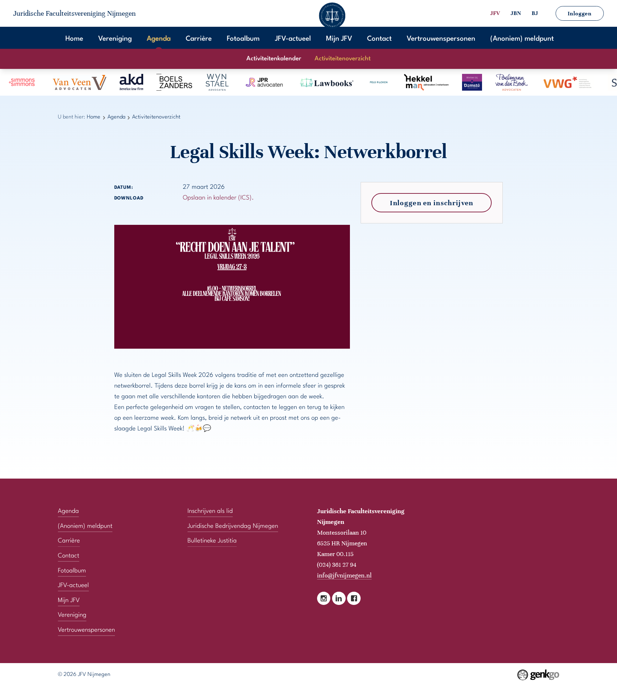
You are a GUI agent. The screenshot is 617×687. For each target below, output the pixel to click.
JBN (516, 13)
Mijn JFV (339, 38)
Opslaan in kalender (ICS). (218, 198)
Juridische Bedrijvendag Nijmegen (232, 526)
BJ (535, 13)
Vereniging (115, 38)
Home (74, 38)
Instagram (323, 598)
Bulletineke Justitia (212, 541)
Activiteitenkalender (273, 59)
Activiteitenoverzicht (343, 59)
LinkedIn (338, 598)
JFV (495, 13)
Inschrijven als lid (210, 511)
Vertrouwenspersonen (441, 38)
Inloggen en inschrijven (431, 202)
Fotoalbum (243, 38)
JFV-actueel (293, 38)
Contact (379, 38)
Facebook (353, 598)
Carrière (199, 38)
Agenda (159, 38)
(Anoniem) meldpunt (522, 38)
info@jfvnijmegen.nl (344, 575)
